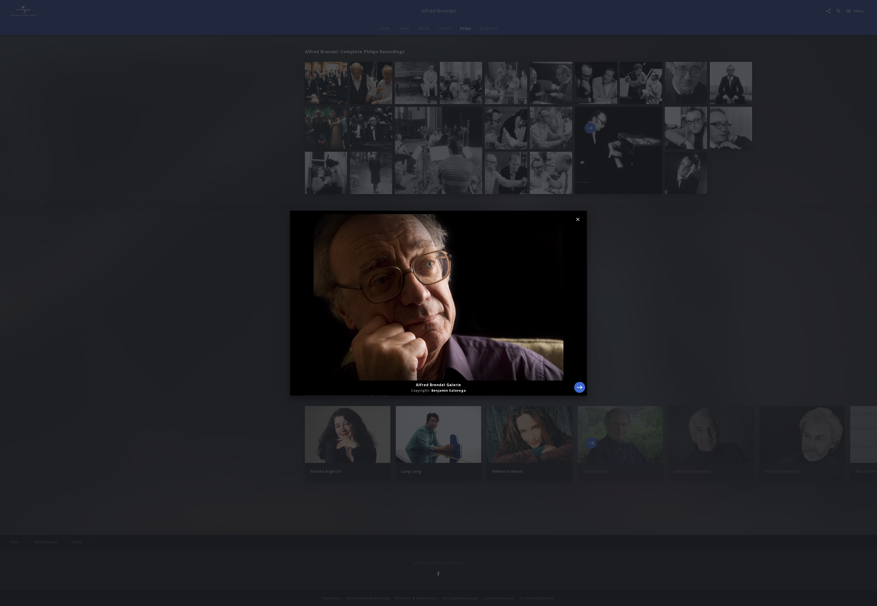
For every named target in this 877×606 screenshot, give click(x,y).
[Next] (579, 387)
